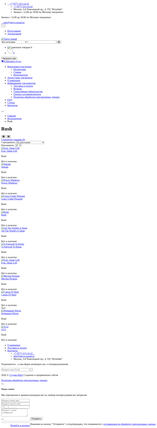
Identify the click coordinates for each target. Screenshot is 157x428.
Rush (3, 215)
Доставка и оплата (23, 86)
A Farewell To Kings (11, 246)
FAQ (9, 99)
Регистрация (14, 31)
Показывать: (7, 145)
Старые (17, 72)
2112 (3, 329)
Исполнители (20, 75)
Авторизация (14, 33)
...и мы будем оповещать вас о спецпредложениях (34, 364)
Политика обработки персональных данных (36, 97)
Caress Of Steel (8, 294)
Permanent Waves (10, 313)
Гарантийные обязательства (28, 91)
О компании (13, 80)
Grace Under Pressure (12, 199)
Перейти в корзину (20, 425)
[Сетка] (8, 136)
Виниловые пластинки (19, 66)
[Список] (3, 136)
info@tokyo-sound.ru (23, 356)
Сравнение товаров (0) (13, 139)
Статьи (11, 102)
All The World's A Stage (13, 231)
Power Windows (9, 183)
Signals (4, 167)
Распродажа (19, 69)
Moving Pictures (9, 278)
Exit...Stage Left (9, 151)
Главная (11, 115)
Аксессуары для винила (19, 77)
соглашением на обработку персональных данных (129, 424)
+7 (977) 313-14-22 (23, 6)
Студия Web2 (16, 375)
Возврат (17, 88)
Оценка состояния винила (27, 94)
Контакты (12, 105)
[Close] (2, 383)
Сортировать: (8, 142)
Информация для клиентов (21, 83)
